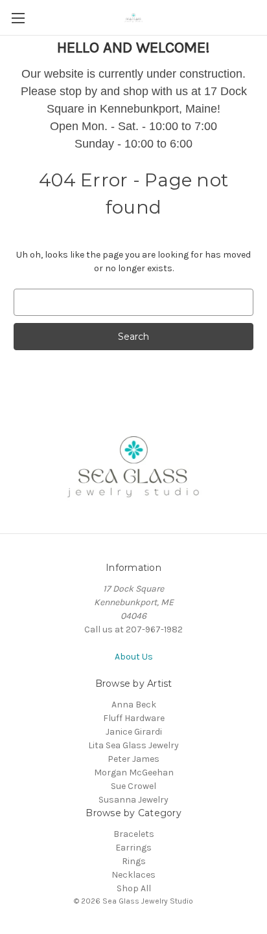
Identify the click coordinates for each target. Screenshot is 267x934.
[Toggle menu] (18, 18)
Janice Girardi (134, 731)
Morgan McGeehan (134, 772)
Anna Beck (133, 704)
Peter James (133, 758)
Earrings (133, 847)
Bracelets (133, 833)
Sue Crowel (133, 786)
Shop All (134, 888)
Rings (134, 861)
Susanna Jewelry (133, 799)
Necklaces (133, 874)
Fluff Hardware (134, 718)
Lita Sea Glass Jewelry (133, 745)
